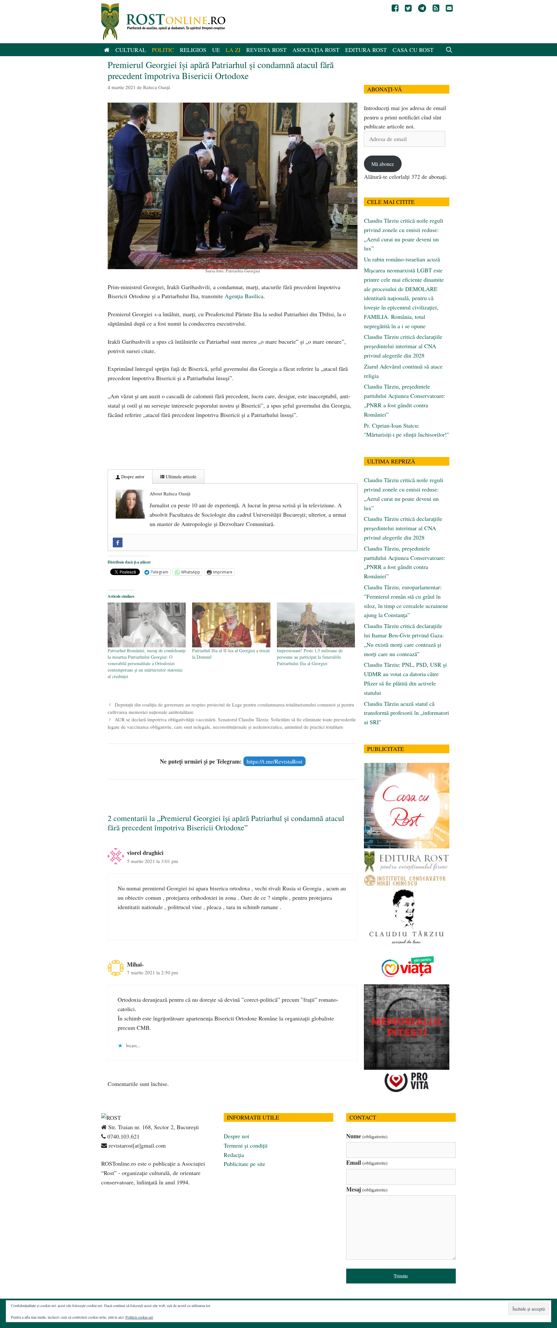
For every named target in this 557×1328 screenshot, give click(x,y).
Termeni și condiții (246, 1145)
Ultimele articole (180, 476)
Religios (193, 50)
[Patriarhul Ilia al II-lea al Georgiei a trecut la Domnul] (231, 625)
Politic (163, 50)
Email (366, 1162)
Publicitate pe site (244, 1164)
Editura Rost (366, 50)
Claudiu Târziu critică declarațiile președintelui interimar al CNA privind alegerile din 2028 (403, 346)
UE (216, 50)
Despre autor (132, 476)
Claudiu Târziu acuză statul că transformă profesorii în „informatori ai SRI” (406, 713)
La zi (233, 50)
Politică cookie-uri (139, 1317)
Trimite (401, 1275)
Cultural (130, 50)
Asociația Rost (315, 50)
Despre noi (236, 1136)
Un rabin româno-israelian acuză (402, 259)
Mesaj (366, 1189)
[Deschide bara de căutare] (449, 49)
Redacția (234, 1155)
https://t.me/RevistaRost (274, 761)
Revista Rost (266, 50)
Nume (366, 1136)
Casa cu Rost (413, 50)
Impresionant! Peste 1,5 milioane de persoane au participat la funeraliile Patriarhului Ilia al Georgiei (310, 656)
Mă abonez (382, 163)
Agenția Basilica (244, 296)
